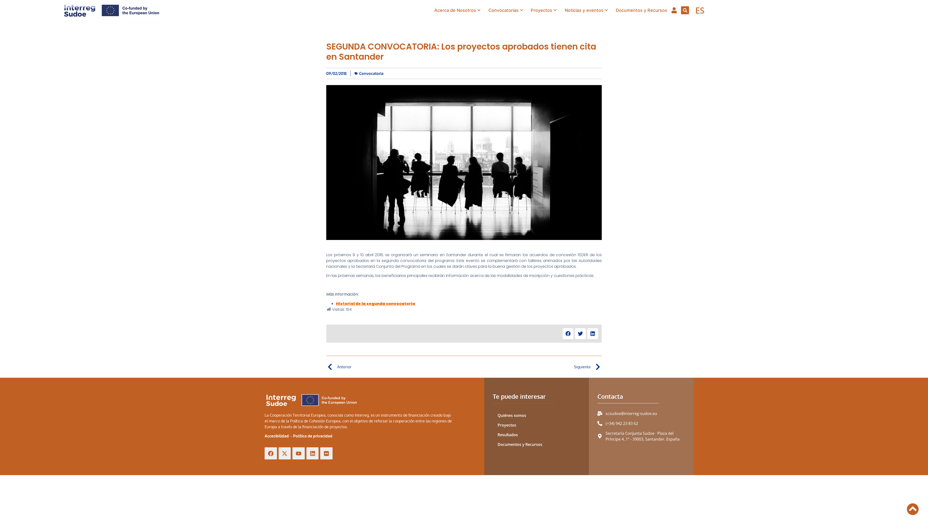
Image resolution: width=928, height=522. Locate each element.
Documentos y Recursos (520, 444)
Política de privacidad (312, 436)
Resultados (508, 434)
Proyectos (507, 425)
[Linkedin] (312, 453)
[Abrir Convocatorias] (521, 10)
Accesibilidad (277, 436)
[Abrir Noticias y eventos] (606, 10)
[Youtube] (298, 453)
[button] (685, 10)
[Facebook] (271, 453)
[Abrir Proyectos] (555, 10)
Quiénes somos (512, 415)
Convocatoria (371, 73)
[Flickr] (326, 453)
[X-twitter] (285, 453)
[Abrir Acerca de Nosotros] (479, 10)
